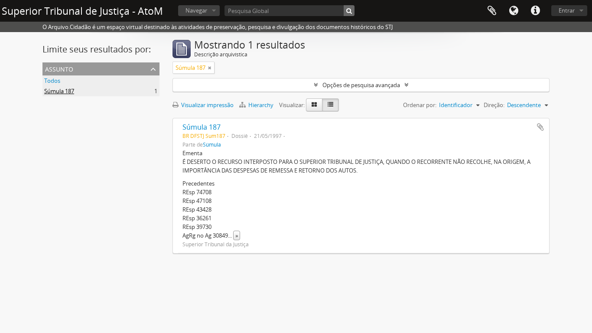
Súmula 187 (59, 91)
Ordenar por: (419, 105)
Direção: (494, 105)
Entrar (567, 10)
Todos (52, 81)
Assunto (59, 68)
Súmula (212, 144)
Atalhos (535, 11)
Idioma (513, 11)
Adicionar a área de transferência (540, 127)
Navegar (196, 10)
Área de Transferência (492, 11)
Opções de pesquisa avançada (361, 85)
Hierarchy (261, 105)
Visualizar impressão (207, 105)
